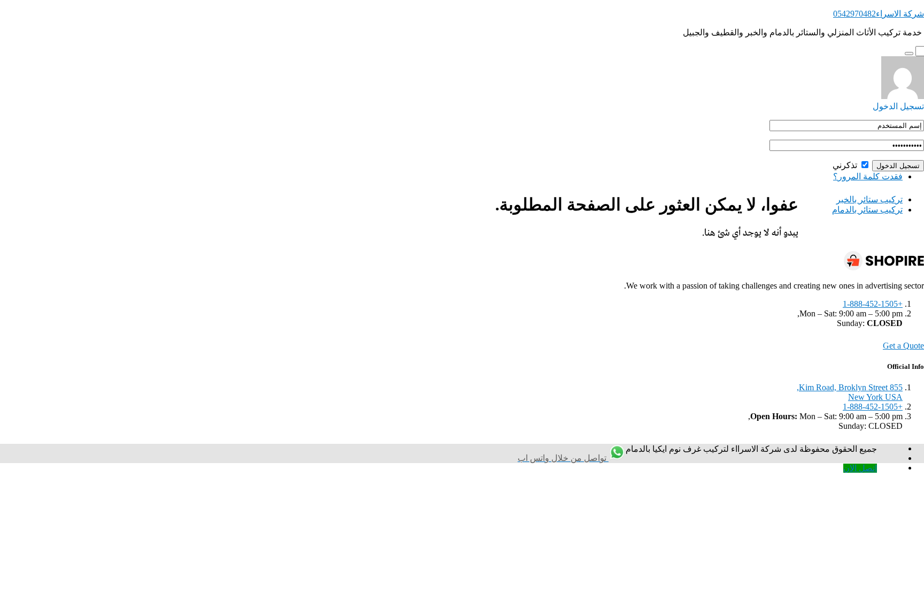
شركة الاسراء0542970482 (878, 13)
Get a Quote (903, 345)
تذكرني (846, 165)
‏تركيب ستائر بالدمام (867, 209)
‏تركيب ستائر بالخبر (869, 199)
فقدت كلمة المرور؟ (868, 176)
